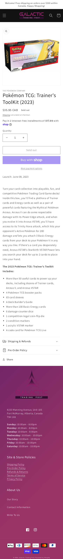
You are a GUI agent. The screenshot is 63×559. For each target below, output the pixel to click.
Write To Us (13, 515)
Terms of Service (16, 475)
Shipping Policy (15, 464)
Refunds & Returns (17, 471)
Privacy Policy (14, 479)
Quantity (7, 130)
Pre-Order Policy (16, 468)
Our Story (12, 499)
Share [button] (10, 359)
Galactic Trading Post (27, 557)
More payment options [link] (31, 168)
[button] (4, 15)
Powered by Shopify (42, 557)
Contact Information (18, 507)
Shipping (6, 115)
